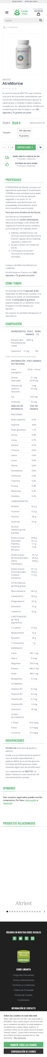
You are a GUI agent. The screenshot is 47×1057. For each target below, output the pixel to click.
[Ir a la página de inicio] (4, 27)
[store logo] (21, 12)
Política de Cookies (23, 995)
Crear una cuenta (31, 1)
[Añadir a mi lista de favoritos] (40, 147)
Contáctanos (23, 1000)
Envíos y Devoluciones (23, 980)
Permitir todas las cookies (23, 1045)
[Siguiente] (44, 912)
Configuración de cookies (23, 1051)
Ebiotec (7, 79)
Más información (20, 1038)
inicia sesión (30, 800)
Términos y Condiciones (23, 985)
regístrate (7, 803)
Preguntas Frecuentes (23, 975)
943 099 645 (38, 11)
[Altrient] (23, 903)
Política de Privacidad (23, 990)
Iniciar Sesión (17, 1)
